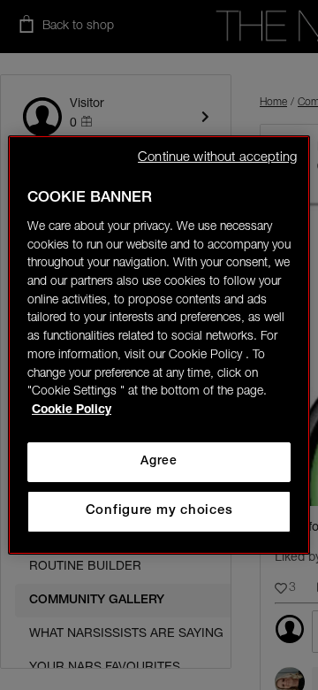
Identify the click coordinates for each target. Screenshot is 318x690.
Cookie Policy (71, 410)
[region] (159, 345)
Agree (158, 462)
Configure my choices (159, 511)
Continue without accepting (217, 158)
